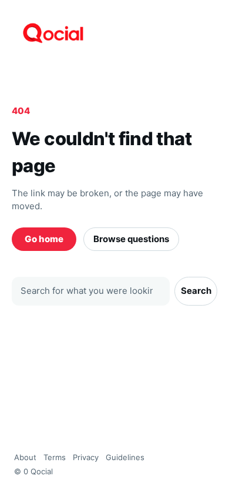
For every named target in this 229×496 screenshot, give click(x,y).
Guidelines (125, 457)
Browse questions (131, 238)
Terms (54, 457)
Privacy (86, 457)
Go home (44, 238)
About (25, 457)
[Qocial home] (114, 32)
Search (196, 290)
